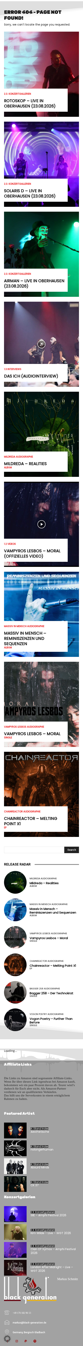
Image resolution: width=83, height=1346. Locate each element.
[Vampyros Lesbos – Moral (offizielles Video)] (41, 524)
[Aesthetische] (15, 1130)
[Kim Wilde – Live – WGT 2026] (15, 1232)
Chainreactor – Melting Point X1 (30, 821)
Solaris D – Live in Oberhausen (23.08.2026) (30, 193)
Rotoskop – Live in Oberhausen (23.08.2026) (30, 103)
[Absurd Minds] (15, 1166)
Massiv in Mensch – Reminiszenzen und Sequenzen (25, 638)
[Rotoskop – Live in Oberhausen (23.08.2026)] (41, 74)
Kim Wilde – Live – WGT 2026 (51, 1233)
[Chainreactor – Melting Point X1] (41, 794)
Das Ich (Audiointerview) (31, 376)
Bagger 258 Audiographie (45, 989)
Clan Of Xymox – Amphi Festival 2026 (53, 1251)
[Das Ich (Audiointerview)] (41, 344)
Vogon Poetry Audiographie (47, 1014)
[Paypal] (25, 1341)
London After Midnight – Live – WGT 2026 (52, 1269)
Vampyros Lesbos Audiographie (24, 727)
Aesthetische (40, 1132)
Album (8, 467)
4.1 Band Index (39, 1128)
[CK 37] (15, 1184)
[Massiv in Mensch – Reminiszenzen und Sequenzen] (41, 614)
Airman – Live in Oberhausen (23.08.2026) (34, 283)
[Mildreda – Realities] (41, 434)
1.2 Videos (10, 544)
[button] (7, 1338)
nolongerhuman (42, 1150)
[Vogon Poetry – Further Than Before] (15, 1019)
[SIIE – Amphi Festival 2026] (15, 1214)
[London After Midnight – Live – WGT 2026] (15, 1268)
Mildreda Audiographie (18, 457)
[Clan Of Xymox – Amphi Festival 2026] (15, 1250)
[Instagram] (16, 1341)
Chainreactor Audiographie (22, 811)
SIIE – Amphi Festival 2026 (48, 1215)
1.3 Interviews (12, 369)
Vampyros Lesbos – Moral (32, 734)
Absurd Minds (40, 1167)
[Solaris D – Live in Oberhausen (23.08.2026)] (41, 164)
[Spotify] (34, 1341)
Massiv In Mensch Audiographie (24, 626)
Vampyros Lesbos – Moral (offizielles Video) (32, 553)
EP (5, 827)
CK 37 (35, 1185)
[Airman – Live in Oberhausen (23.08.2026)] (41, 254)
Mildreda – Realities (25, 464)
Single (8, 737)
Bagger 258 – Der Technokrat (51, 993)
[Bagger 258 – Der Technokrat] (15, 992)
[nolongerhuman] (15, 1148)
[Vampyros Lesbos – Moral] (41, 704)
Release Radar (17, 864)
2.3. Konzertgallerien (17, 94)
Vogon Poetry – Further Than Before (51, 1020)
